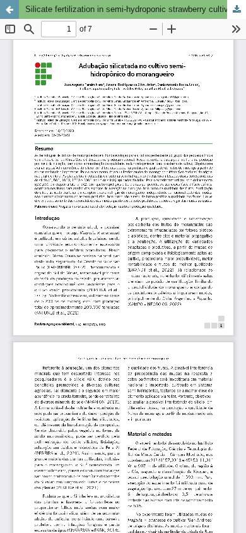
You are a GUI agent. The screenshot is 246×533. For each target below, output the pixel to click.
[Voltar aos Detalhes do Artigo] (9, 9)
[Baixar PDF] (236, 9)
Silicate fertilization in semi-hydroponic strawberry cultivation (135, 9)
